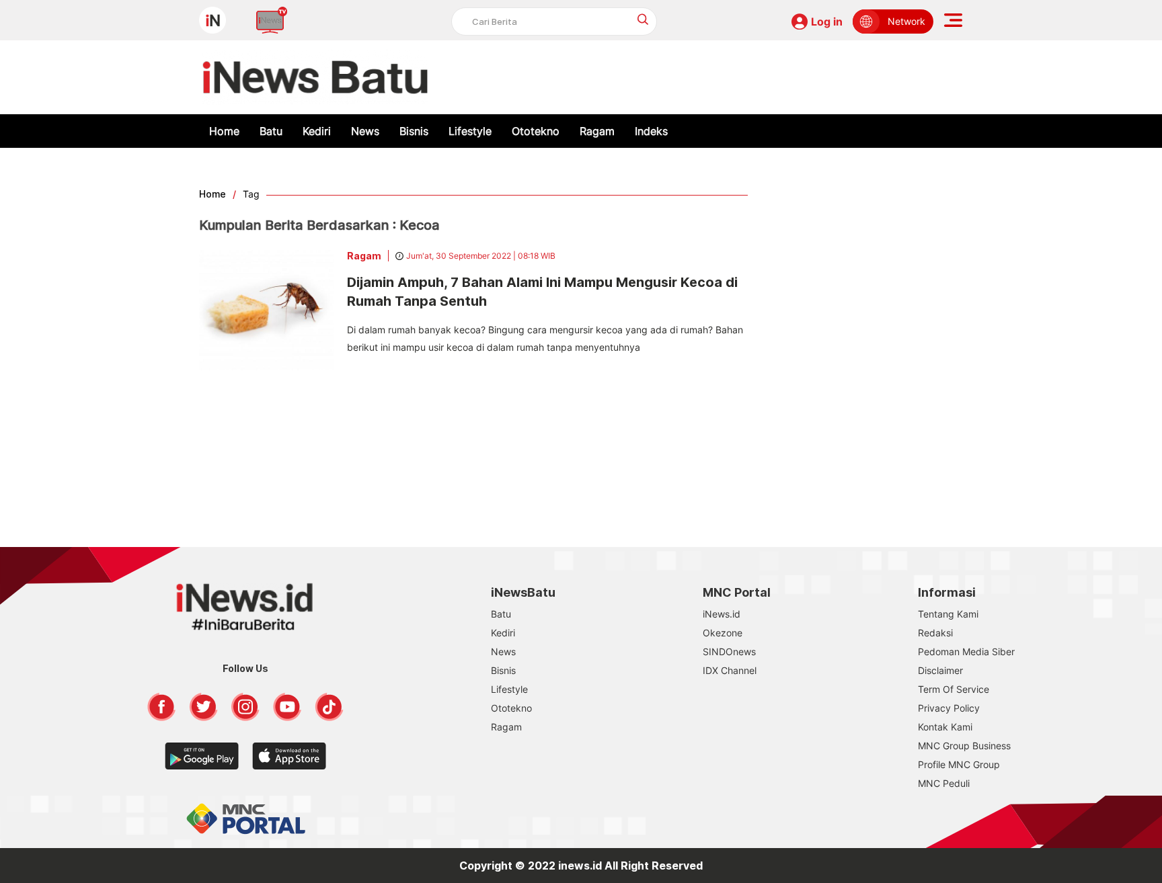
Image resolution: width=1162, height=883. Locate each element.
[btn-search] (643, 19)
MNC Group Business (964, 745)
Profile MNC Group (959, 764)
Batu (271, 131)
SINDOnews (729, 651)
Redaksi (935, 632)
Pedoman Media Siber (966, 651)
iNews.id (721, 614)
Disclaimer (940, 670)
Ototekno (535, 131)
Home (224, 131)
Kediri (317, 131)
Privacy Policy (949, 708)
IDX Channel (730, 670)
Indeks (651, 131)
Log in (827, 21)
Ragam (597, 131)
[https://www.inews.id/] (315, 77)
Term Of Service (953, 689)
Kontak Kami (945, 726)
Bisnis (413, 131)
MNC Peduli (944, 783)
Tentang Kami (948, 614)
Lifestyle (470, 131)
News (365, 131)
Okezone (722, 632)
